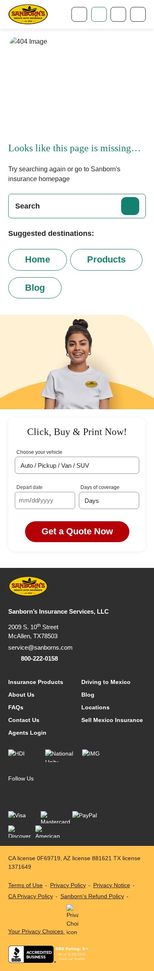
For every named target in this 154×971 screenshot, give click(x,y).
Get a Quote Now (77, 531)
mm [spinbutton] (24, 500)
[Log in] (99, 14)
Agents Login (27, 732)
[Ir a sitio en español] (118, 14)
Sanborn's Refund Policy (92, 896)
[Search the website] (130, 206)
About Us (21, 694)
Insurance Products (35, 682)
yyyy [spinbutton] (46, 500)
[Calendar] (67, 500)
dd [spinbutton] (35, 500)
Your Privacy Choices (36, 931)
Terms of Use (25, 885)
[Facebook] (14, 793)
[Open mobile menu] (138, 14)
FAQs (15, 707)
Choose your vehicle (39, 452)
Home (37, 259)
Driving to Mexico (106, 682)
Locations (95, 707)
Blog (35, 288)
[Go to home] (28, 14)
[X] (48, 793)
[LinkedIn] (31, 793)
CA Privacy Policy (30, 896)
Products (106, 259)
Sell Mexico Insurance (112, 720)
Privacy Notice (111, 885)
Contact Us (23, 720)
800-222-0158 (39, 658)
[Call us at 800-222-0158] (79, 14)
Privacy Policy (68, 885)
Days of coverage (100, 487)
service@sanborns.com (40, 647)
